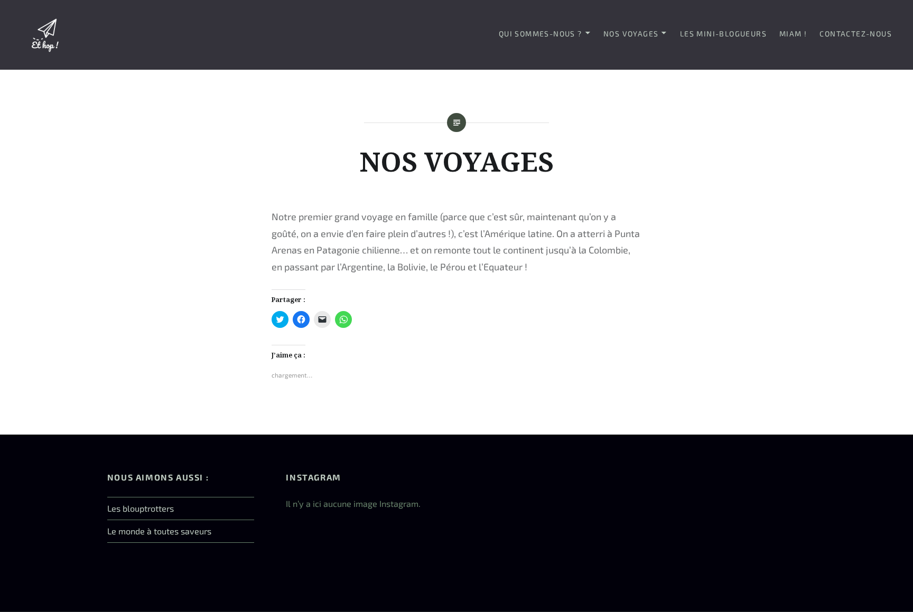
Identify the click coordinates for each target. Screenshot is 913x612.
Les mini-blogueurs (723, 33)
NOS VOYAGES (630, 33)
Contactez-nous (855, 33)
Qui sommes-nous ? (540, 33)
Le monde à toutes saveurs (159, 531)
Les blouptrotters (140, 508)
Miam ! (793, 33)
